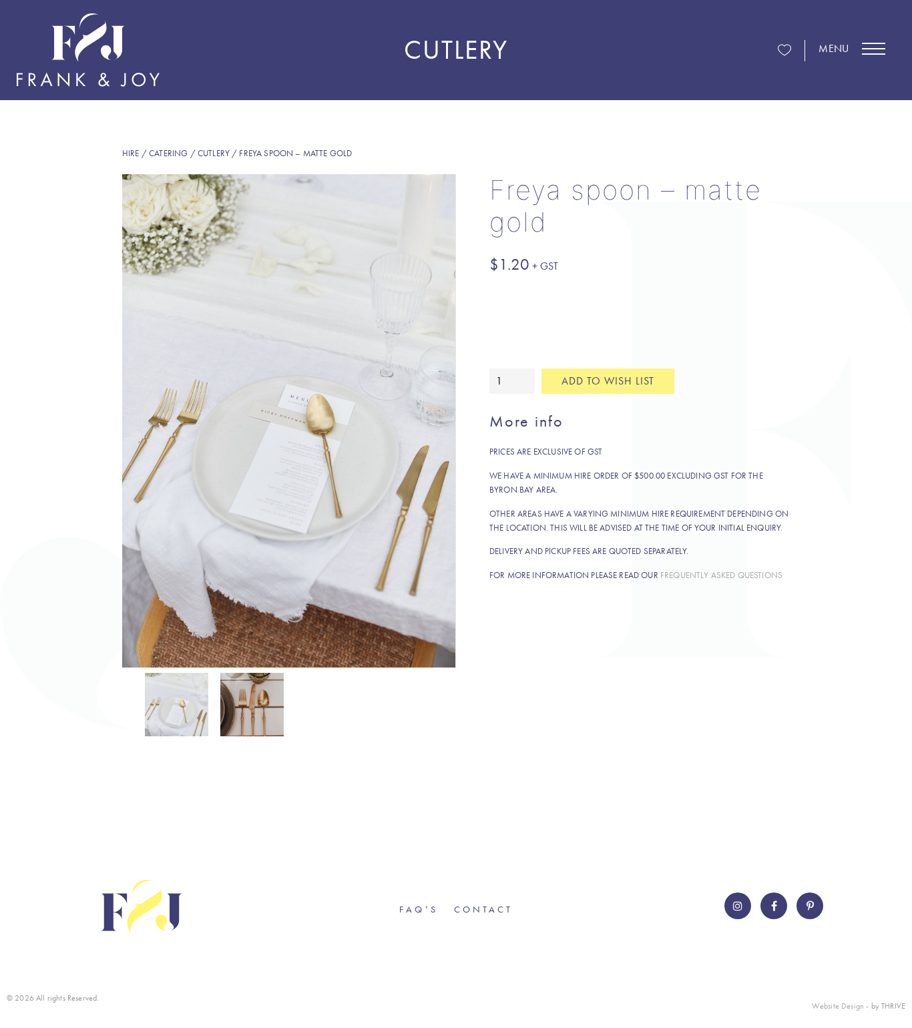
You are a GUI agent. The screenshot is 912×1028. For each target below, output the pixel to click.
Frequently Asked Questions (721, 575)
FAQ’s (418, 909)
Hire (131, 153)
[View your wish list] (784, 51)
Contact (483, 909)
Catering (168, 153)
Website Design (838, 1006)
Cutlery (214, 153)
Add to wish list (607, 381)
